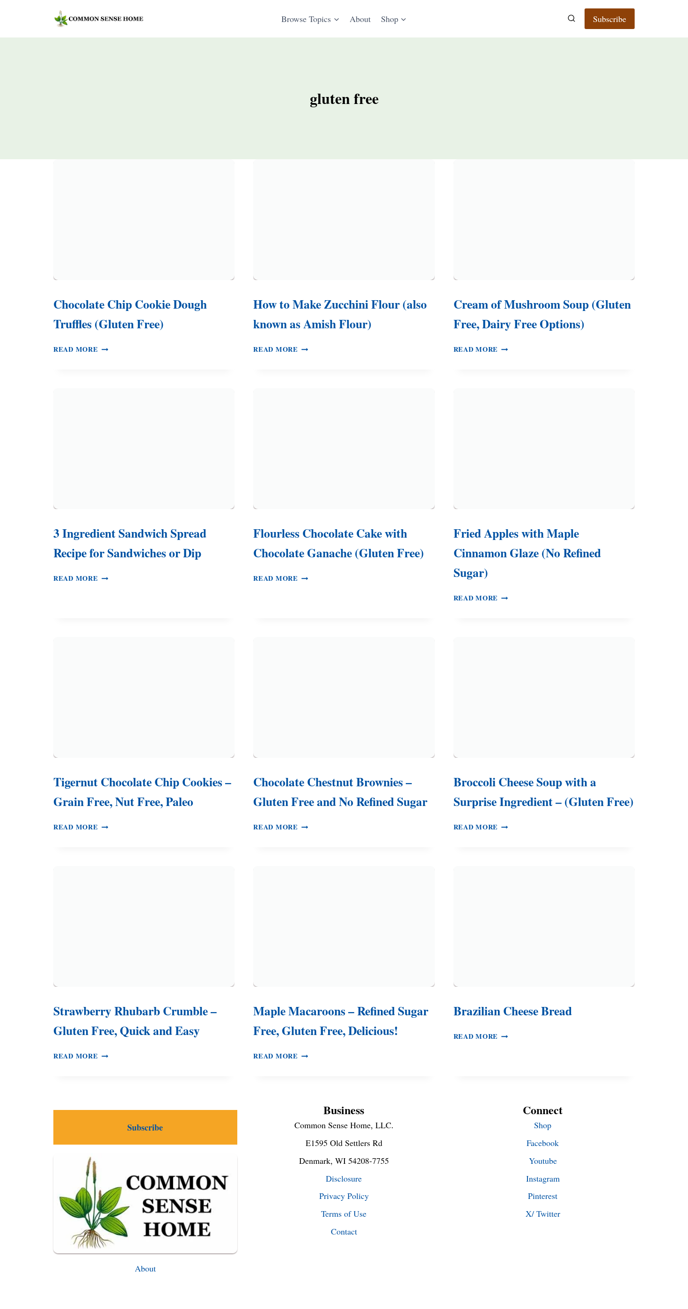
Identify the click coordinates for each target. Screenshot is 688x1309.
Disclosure (344, 1178)
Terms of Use (343, 1213)
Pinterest (542, 1195)
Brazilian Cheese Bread (513, 1011)
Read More (80, 349)
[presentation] (143, 219)
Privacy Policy (344, 1195)
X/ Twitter (543, 1213)
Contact (344, 1231)
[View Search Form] (571, 18)
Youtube (543, 1160)
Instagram (543, 1178)
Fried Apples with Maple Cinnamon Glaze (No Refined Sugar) (527, 552)
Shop (542, 1125)
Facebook (543, 1142)
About (360, 18)
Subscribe (609, 18)
